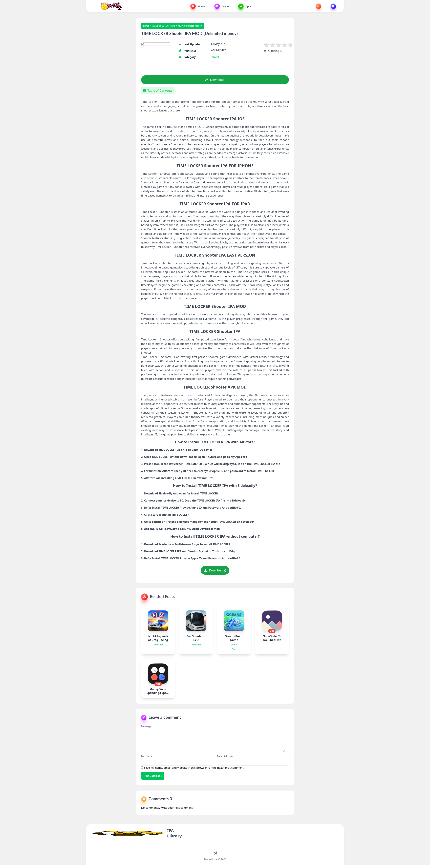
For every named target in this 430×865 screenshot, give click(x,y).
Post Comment (153, 775)
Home (201, 6)
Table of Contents (160, 90)
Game (225, 6)
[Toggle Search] (333, 6)
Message (146, 726)
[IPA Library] (110, 6)
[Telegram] (215, 853)
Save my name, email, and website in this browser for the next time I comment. (194, 768)
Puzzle (215, 57)
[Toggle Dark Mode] (318, 6)
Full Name (147, 756)
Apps (248, 6)
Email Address (225, 756)
